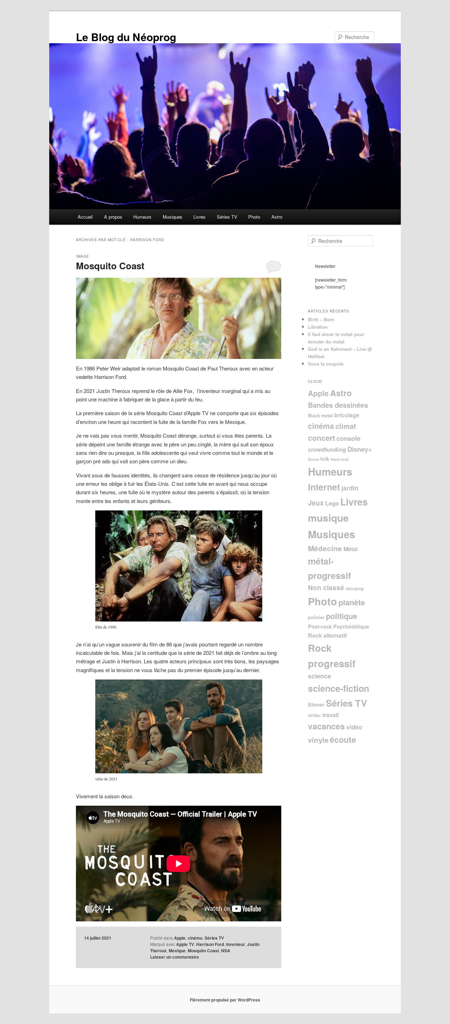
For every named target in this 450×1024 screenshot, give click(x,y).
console (348, 438)
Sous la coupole (325, 363)
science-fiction (338, 688)
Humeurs (142, 216)
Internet (324, 487)
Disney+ (359, 449)
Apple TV (185, 944)
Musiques (172, 216)
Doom (313, 459)
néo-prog (355, 589)
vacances (326, 726)
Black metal (320, 415)
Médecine (325, 548)
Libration (318, 326)
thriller (314, 716)
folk (324, 458)
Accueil (85, 216)
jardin (350, 487)
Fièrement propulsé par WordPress (225, 1000)
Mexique (177, 950)
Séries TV (227, 216)
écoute (343, 739)
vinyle (318, 740)
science (319, 675)
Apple (180, 938)
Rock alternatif (327, 635)
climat (345, 426)
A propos (113, 216)
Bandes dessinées (338, 405)
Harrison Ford (210, 944)
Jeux (316, 503)
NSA (225, 950)
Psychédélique (351, 626)
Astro (276, 216)
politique (341, 616)
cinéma (195, 938)
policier (316, 617)
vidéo (354, 727)
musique (328, 517)
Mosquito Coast (110, 265)
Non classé (326, 587)
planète (352, 602)
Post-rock (320, 626)
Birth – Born (321, 319)
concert (321, 437)
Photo (254, 216)
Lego (332, 503)
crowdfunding (327, 449)
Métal (350, 549)
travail (330, 715)
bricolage (346, 415)
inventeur (235, 944)
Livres (199, 216)
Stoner (316, 704)
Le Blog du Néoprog (126, 36)
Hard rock (340, 459)
